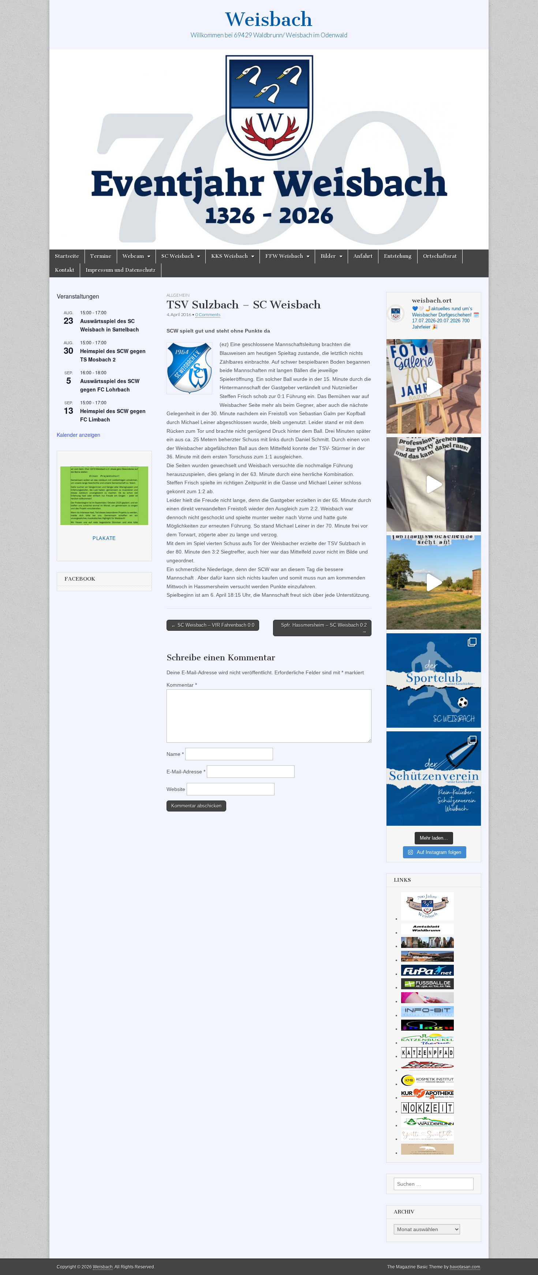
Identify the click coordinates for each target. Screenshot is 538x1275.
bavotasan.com (465, 1267)
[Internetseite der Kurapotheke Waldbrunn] (427, 1097)
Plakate (104, 538)
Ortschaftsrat (440, 256)
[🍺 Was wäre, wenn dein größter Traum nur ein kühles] (433, 582)
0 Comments (207, 314)
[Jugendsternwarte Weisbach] (427, 1029)
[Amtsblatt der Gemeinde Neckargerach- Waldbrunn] (427, 932)
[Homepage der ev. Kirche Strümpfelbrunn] (427, 946)
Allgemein (178, 295)
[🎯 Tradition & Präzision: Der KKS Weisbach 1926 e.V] (433, 778)
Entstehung (398, 256)
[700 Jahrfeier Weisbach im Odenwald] (427, 919)
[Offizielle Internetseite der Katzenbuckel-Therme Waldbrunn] (427, 1043)
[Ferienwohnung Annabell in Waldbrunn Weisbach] (427, 960)
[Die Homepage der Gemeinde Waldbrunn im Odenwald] (427, 1125)
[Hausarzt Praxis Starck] (427, 1001)
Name (175, 754)
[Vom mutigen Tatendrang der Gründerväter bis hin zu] (433, 680)
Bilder (328, 256)
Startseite (67, 256)
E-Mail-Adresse (186, 772)
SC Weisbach (177, 256)
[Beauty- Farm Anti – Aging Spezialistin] (427, 1084)
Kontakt (64, 270)
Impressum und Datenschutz (121, 270)
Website (176, 789)
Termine (100, 256)
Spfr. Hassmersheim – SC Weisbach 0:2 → (324, 628)
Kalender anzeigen (78, 434)
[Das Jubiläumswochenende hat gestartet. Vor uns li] (433, 386)
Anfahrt (363, 256)
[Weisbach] (269, 149)
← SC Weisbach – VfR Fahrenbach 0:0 (212, 625)
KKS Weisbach (229, 256)
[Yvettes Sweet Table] (427, 1139)
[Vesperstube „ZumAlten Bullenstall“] (427, 1153)
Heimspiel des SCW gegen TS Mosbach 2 (113, 355)
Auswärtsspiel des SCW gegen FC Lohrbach (109, 385)
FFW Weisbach (284, 256)
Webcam (133, 256)
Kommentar (182, 685)
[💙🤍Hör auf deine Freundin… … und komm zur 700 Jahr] (433, 484)
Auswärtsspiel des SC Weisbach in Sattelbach (109, 325)
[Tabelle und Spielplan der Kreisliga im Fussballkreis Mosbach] (427, 987)
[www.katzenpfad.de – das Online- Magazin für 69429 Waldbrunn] (427, 1056)
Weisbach (269, 19)
